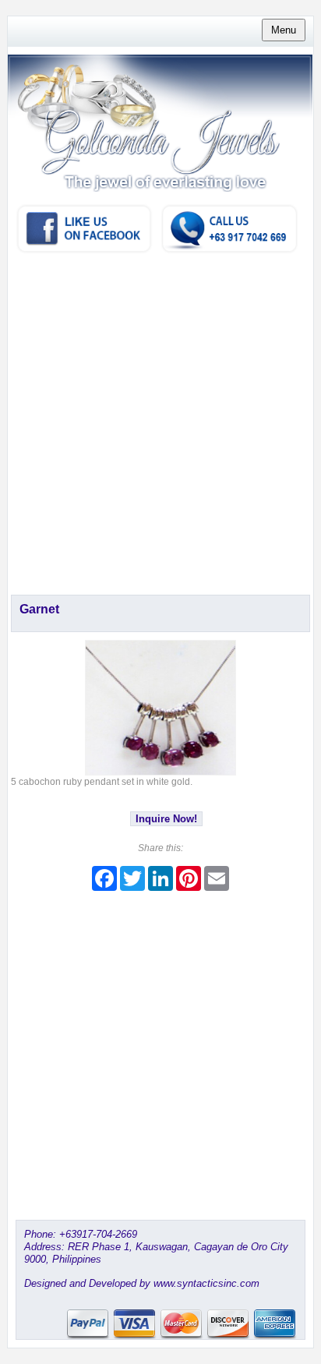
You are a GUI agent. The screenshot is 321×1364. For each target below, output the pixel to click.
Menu (283, 30)
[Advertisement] (160, 422)
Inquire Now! (166, 819)
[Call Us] (229, 251)
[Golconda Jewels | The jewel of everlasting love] (160, 150)
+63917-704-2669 (98, 1234)
